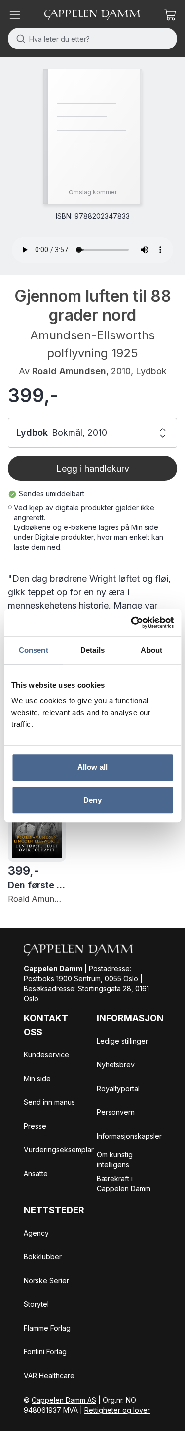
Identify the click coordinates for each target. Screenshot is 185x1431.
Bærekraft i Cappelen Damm (123, 1183)
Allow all (92, 767)
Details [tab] (92, 650)
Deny (92, 800)
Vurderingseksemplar (59, 1149)
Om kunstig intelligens (115, 1159)
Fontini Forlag (45, 1351)
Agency (36, 1233)
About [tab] (151, 650)
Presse (35, 1126)
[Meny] (15, 15)
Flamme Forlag (47, 1328)
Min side (37, 1078)
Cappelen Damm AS (64, 1400)
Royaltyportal (118, 1088)
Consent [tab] (33, 650)
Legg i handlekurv (92, 468)
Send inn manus (49, 1102)
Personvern (116, 1112)
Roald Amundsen (69, 371)
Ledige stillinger (122, 1041)
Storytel (36, 1304)
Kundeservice (46, 1054)
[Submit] (18, 38)
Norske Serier (46, 1280)
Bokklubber (43, 1256)
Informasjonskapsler (129, 1136)
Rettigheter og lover (117, 1410)
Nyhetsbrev (116, 1064)
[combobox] (92, 38)
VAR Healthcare (49, 1375)
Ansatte (36, 1173)
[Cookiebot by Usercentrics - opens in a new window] (132, 622)
